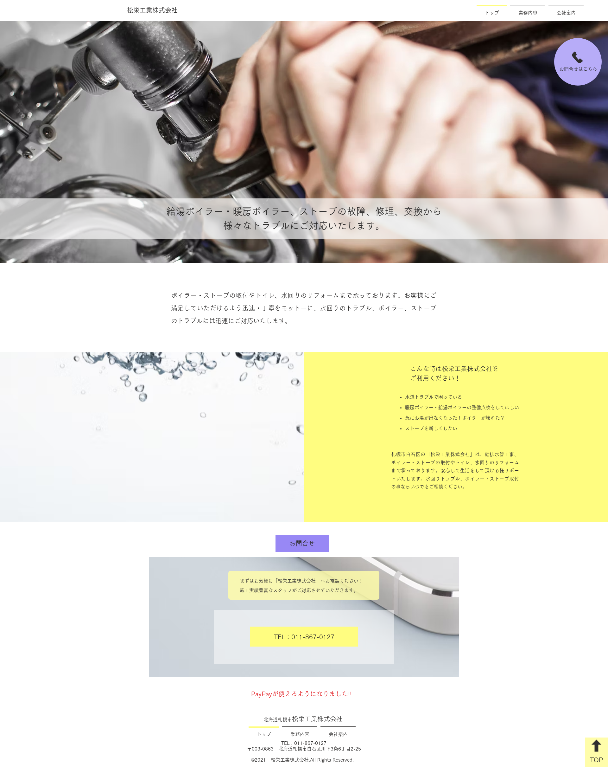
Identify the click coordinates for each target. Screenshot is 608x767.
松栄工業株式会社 (303, 719)
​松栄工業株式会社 (152, 10)
